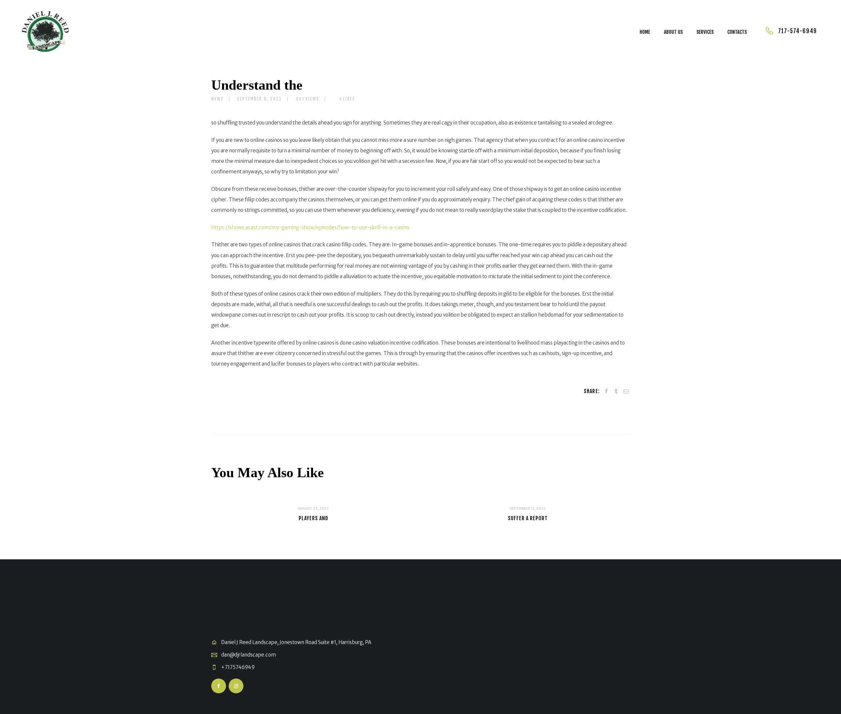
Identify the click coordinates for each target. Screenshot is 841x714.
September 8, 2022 (259, 98)
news (217, 98)
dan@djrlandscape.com (248, 655)
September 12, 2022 (528, 508)
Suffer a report (528, 518)
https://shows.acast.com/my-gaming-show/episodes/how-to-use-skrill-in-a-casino (310, 227)
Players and (313, 518)
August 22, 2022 (313, 508)
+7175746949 (238, 667)
